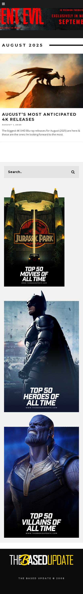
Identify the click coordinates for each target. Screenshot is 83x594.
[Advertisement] (41, 564)
